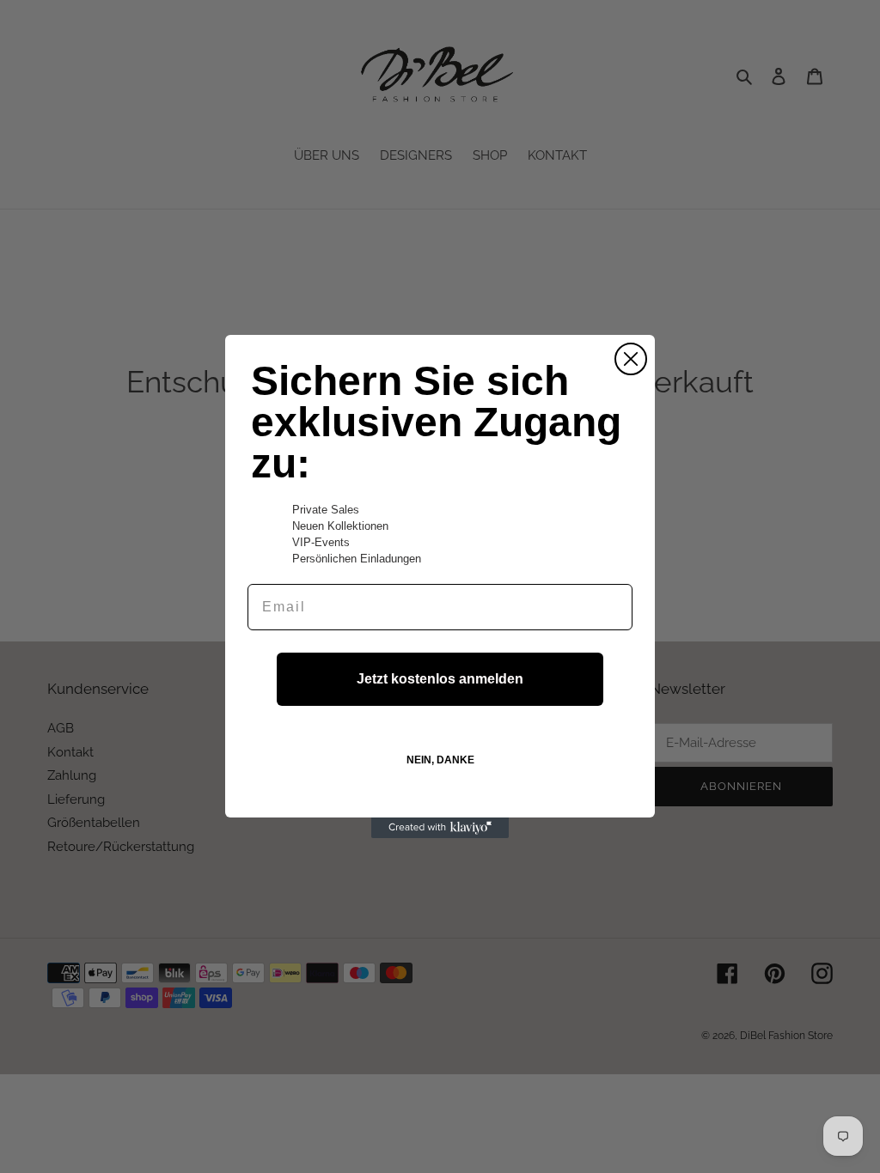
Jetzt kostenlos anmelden (440, 679)
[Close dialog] (630, 358)
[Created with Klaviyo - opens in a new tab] (440, 827)
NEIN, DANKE (440, 760)
